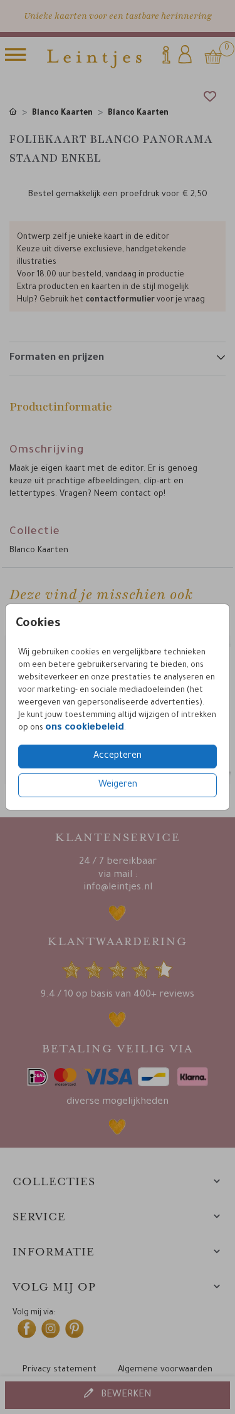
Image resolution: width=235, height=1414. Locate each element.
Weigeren (117, 785)
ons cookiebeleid (84, 728)
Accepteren (117, 757)
